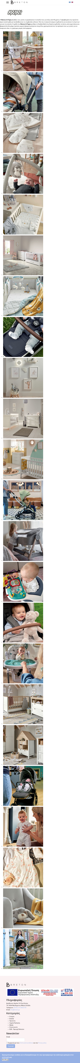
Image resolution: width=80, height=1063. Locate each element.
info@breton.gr (15, 1010)
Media (11, 1025)
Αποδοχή (5, 1060)
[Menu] (7, 2)
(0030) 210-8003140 (20, 1007)
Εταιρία (11, 1016)
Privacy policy (42, 1043)
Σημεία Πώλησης (14, 1023)
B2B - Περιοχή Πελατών (16, 1029)
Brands (11, 1018)
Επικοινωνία (13, 1027)
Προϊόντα (12, 1021)
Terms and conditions (26, 1043)
